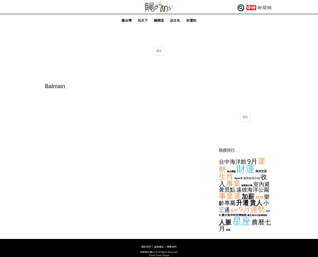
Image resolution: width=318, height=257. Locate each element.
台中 (234, 210)
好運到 (191, 20)
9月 (252, 161)
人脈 (225, 222)
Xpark (238, 178)
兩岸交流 (261, 171)
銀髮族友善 (246, 185)
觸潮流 (159, 20)
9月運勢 (252, 209)
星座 (241, 221)
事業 (233, 183)
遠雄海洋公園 (252, 189)
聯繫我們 (171, 246)
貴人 (256, 202)
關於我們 (146, 246)
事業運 (230, 196)
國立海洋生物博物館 (257, 215)
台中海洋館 (232, 161)
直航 (228, 229)
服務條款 (159, 246)
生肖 (226, 176)
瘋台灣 (127, 20)
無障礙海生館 (251, 178)
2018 (259, 197)
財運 (245, 168)
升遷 (242, 202)
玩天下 (143, 20)
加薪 (248, 196)
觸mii (159, 7)
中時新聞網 (258, 8)
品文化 (175, 20)
